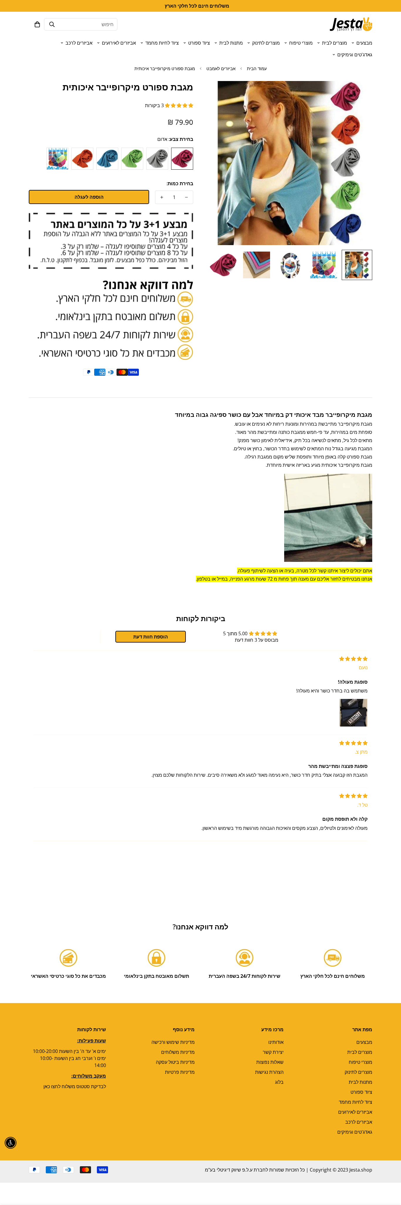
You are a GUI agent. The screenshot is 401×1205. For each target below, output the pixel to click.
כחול (107, 159)
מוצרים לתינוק (266, 43)
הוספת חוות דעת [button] (150, 636)
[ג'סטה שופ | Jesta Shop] (351, 24)
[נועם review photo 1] (353, 713)
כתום (82, 159)
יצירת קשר (273, 1052)
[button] (37, 24)
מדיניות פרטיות (180, 1072)
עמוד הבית (257, 68)
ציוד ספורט (199, 43)
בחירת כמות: (179, 183)
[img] (353, 658)
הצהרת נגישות (269, 1072)
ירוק (132, 159)
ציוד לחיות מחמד (162, 43)
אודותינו (276, 1042)
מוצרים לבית (334, 43)
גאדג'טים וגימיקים (354, 54)
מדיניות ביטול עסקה (175, 1062)
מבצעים (364, 43)
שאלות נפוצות (270, 1062)
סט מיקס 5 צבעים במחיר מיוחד (57, 159)
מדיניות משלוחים (178, 1052)
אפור (157, 159)
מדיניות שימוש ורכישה (173, 1042)
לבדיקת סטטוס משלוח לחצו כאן (74, 1086)
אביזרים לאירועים (119, 43)
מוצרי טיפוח (301, 43)
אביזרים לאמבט (220, 68)
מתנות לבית (231, 43)
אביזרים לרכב (78, 43)
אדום (182, 159)
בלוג (279, 1082)
